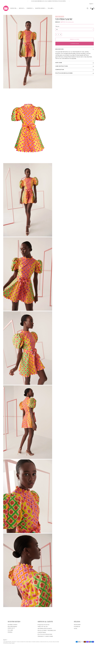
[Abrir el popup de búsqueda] (87, 8)
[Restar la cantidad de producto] (56, 34)
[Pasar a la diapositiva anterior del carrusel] (90, 615)
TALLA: (58, 26)
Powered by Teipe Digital (9, 643)
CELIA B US (13, 641)
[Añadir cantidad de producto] (60, 34)
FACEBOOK (77, 626)
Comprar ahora (74, 43)
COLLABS (10, 630)
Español (91, 3)
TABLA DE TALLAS (43, 626)
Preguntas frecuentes (43, 624)
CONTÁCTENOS (42, 632)
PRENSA (10, 632)
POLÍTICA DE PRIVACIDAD (45, 634)
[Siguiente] (69, 1)
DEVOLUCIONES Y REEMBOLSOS (47, 630)
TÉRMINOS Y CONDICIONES (45, 636)
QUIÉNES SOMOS (12, 624)
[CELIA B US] (6, 8)
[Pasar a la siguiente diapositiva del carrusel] (93, 615)
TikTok (75, 628)
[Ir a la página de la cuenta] (90, 8)
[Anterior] (27, 1)
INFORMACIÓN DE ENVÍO (45, 628)
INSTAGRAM (77, 624)
